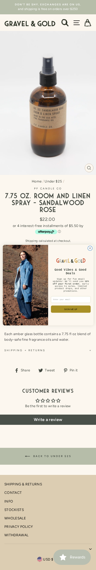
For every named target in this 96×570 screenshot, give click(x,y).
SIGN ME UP (70, 309)
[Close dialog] (90, 248)
